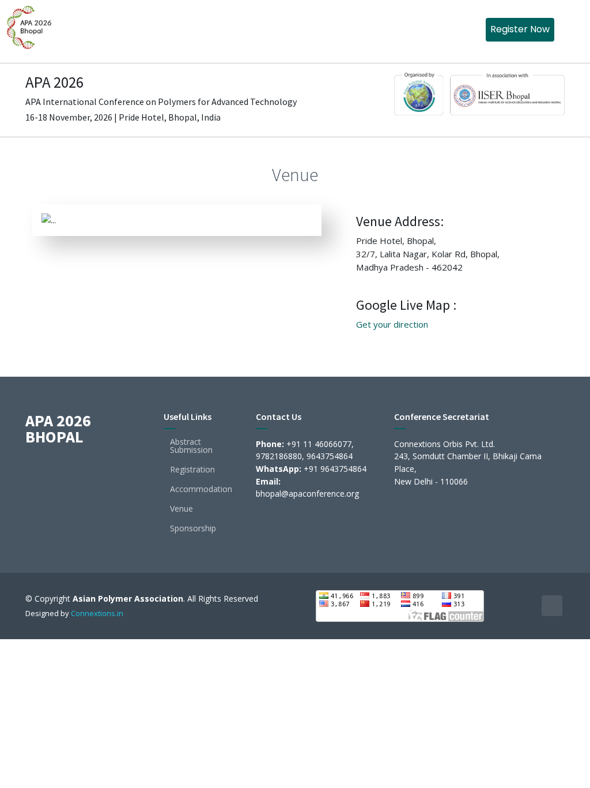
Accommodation (201, 489)
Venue (181, 509)
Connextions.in (97, 613)
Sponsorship (193, 528)
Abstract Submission (191, 446)
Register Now (520, 29)
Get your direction (392, 324)
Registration (192, 470)
